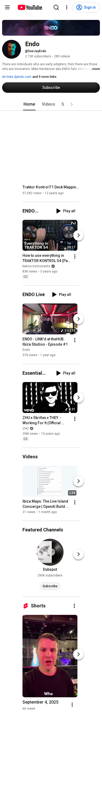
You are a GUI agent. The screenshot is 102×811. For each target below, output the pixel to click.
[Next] (78, 235)
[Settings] (67, 7)
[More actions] (75, 256)
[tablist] (51, 104)
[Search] (56, 7)
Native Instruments (36, 266)
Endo (26, 350)
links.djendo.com (18, 77)
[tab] (29, 104)
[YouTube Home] (30, 7)
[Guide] (7, 7)
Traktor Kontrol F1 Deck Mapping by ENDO (51, 187)
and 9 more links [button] (44, 77)
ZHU (25, 428)
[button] (71, 104)
